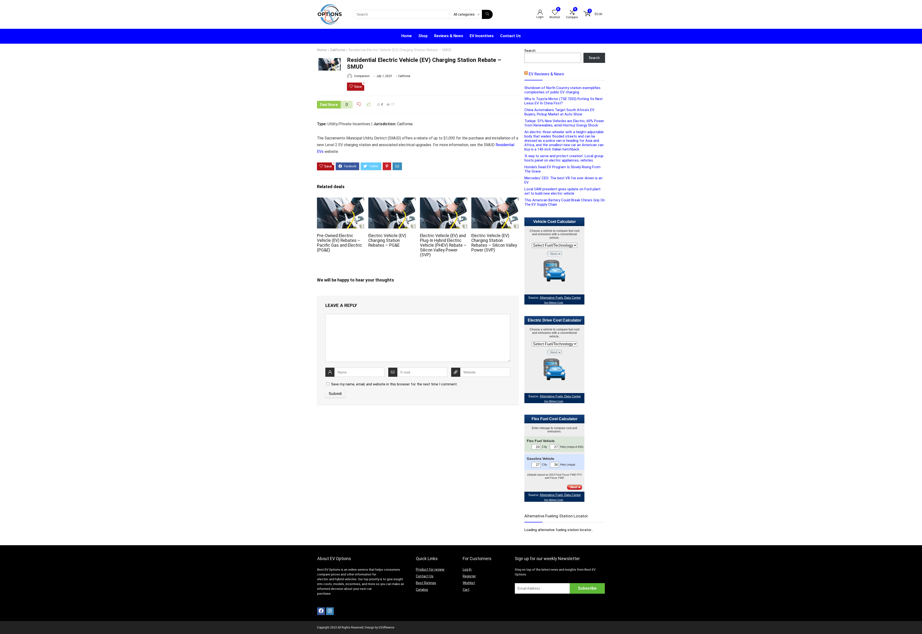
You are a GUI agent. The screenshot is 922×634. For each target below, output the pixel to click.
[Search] (487, 14)
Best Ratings (426, 583)
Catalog (422, 590)
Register (469, 576)
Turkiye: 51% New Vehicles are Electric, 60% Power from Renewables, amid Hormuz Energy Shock (564, 123)
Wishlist (469, 583)
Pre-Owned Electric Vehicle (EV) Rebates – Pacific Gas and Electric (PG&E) (339, 242)
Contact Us (510, 36)
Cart (466, 590)
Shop (423, 36)
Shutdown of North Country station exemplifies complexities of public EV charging (562, 90)
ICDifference (386, 627)
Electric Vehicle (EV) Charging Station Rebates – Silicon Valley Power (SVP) (494, 242)
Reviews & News (448, 36)
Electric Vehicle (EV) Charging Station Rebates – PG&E (387, 240)
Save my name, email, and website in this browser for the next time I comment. (394, 384)
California (337, 50)
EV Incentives (482, 36)
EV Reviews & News (546, 74)
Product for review (430, 569)
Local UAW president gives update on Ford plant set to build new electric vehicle (562, 191)
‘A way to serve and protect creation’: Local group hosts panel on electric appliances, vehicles (563, 158)
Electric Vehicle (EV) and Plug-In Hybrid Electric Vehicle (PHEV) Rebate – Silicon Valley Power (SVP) (443, 245)
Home (406, 36)
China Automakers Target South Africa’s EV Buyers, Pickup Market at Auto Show (559, 112)
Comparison (361, 76)
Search (529, 50)
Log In (467, 569)
